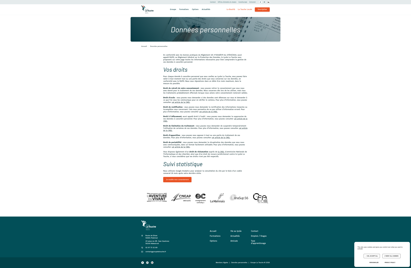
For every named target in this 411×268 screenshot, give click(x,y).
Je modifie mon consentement (177, 179)
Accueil (213, 231)
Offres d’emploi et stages (227, 2)
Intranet (252, 2)
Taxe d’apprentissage (258, 242)
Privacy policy (390, 262)
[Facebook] (260, 2)
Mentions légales (222, 262)
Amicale (234, 241)
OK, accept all (372, 256)
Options (195, 9)
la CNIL (221, 152)
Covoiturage (242, 2)
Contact (213, 2)
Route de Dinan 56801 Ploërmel (151, 237)
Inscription (262, 9)
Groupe (173, 9)
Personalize (374, 262)
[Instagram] (264, 2)
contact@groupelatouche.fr (155, 251)
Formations (184, 9)
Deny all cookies (392, 256)
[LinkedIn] (268, 2)
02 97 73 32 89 (151, 247)
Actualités (206, 9)
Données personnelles (239, 262)
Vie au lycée (235, 231)
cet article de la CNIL (181, 102)
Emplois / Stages (259, 236)
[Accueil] (147, 9)
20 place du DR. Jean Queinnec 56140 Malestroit (157, 242)
